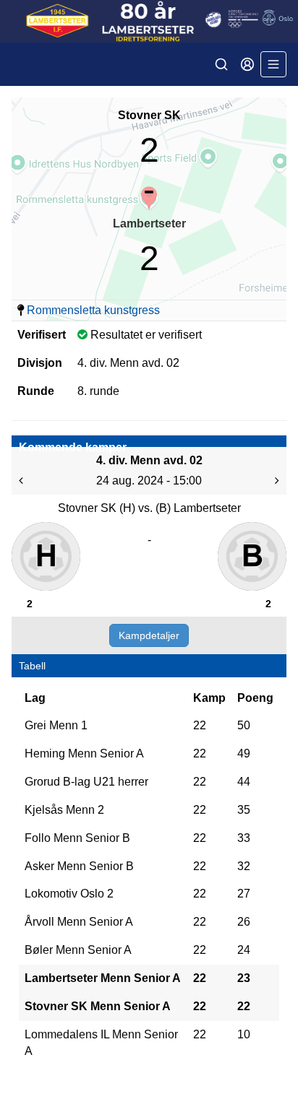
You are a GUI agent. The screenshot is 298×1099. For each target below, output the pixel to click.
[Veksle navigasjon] (273, 64)
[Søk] (221, 64)
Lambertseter (149, 223)
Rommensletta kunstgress (93, 310)
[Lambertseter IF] (149, 21)
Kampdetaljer (149, 635)
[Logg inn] (247, 64)
